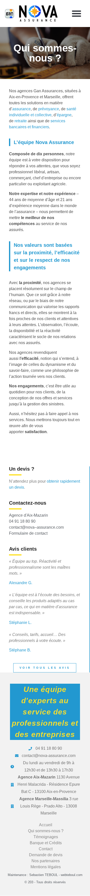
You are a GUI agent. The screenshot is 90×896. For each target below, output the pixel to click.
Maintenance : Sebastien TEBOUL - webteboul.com (45, 875)
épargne (64, 115)
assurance (21, 109)
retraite (20, 121)
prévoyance (48, 109)
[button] (76, 13)
